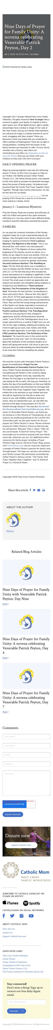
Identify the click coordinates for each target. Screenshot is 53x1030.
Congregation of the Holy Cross (17, 965)
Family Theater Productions (15, 962)
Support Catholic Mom (21, 845)
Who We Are (9, 929)
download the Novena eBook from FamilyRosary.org (26, 408)
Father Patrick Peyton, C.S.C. (15, 968)
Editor (36, 54)
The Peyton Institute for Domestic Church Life (23, 971)
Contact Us (7, 932)
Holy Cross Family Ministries (15, 955)
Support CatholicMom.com (14, 936)
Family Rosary (9, 959)
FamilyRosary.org (15, 445)
